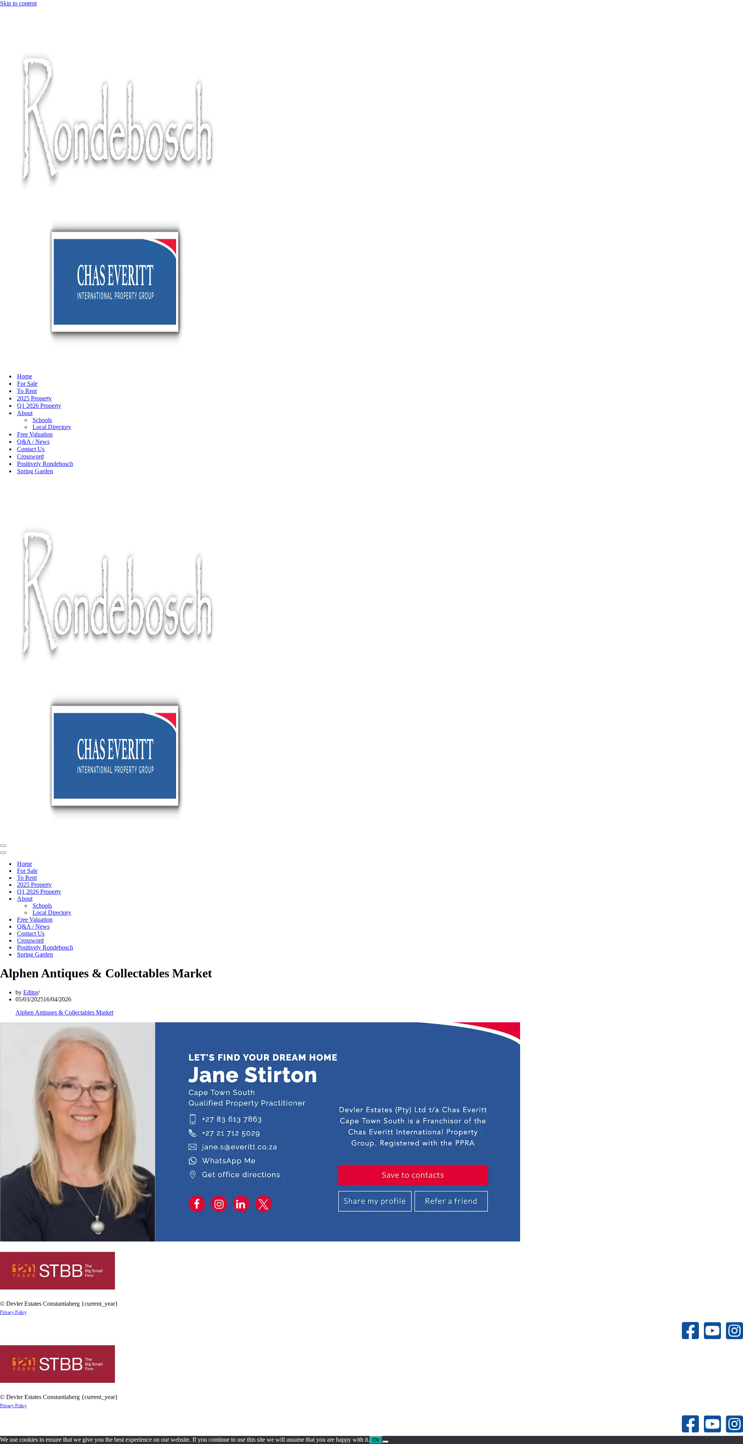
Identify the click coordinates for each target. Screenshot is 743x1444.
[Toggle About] (135, 899)
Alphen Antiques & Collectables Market (64, 1012)
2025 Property (34, 398)
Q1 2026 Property (39, 405)
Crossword (30, 456)
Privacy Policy (13, 1312)
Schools (42, 420)
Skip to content (18, 3)
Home (24, 376)
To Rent (27, 391)
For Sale (27, 383)
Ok (376, 1440)
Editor (30, 992)
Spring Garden (35, 471)
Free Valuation (35, 434)
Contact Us (31, 449)
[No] (385, 1442)
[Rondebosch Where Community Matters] (116, 362)
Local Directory (52, 427)
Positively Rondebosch (45, 463)
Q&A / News (33, 441)
